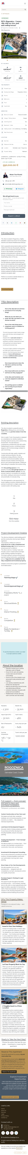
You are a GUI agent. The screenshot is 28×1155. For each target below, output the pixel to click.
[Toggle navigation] (25, 3)
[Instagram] (12, 1133)
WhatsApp (9, 188)
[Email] (24, 223)
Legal (2, 1114)
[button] (2, 45)
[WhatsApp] (16, 223)
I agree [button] (24, 1152)
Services (3, 1112)
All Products (6, 13)
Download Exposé (7, 289)
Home (3, 1108)
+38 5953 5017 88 (8, 1128)
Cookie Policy (19, 1148)
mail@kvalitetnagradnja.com (11, 1127)
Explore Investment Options (10, 1097)
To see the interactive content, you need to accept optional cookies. (14, 652)
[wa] (3, 1133)
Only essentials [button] (18, 1152)
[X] (7, 223)
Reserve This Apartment (9, 1071)
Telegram (21, 188)
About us (3, 1110)
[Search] (25, 9)
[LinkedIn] (12, 223)
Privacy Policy (5, 1116)
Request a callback (14, 216)
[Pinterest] (20, 223)
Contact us (4, 1117)
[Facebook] (3, 223)
